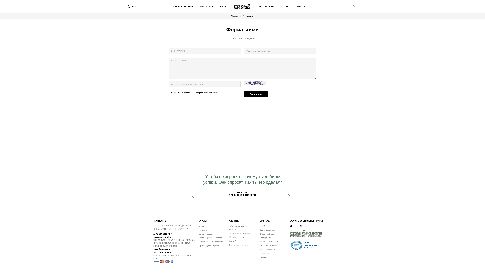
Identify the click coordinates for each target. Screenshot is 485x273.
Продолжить (256, 94)
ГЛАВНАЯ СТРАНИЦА (182, 7)
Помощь (263, 257)
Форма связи (248, 16)
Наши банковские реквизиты (211, 242)
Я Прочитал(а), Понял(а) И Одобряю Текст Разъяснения (195, 93)
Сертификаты (266, 238)
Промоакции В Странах (209, 246)
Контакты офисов (267, 230)
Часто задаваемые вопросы (211, 238)
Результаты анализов (269, 242)
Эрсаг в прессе (205, 234)
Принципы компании (268, 246)
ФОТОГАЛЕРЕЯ (267, 7)
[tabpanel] (242, 194)
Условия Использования (240, 233)
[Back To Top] (478, 257)
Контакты (203, 230)
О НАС (221, 7)
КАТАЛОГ (284, 7)
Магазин (234, 16)
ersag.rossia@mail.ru (162, 237)
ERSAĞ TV (301, 7)
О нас (201, 226)
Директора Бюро (267, 234)
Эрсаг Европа (235, 241)
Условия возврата (237, 237)
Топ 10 (262, 226)
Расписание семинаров (239, 245)
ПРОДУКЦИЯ (205, 7)
